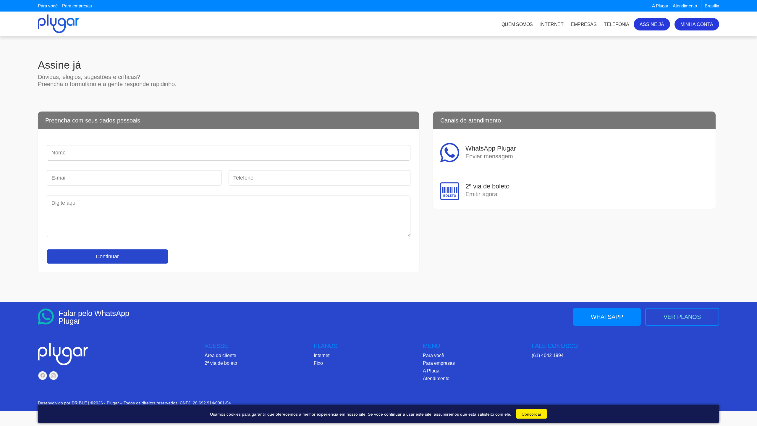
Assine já (652, 24)
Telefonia (616, 24)
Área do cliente (220, 355)
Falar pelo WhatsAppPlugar (94, 317)
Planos (325, 346)
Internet (551, 24)
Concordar (531, 414)
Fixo (318, 363)
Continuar (107, 256)
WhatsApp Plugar (490, 152)
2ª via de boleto (487, 190)
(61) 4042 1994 (548, 355)
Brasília (712, 5)
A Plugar (660, 5)
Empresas (583, 24)
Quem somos (517, 24)
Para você (48, 5)
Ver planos (682, 317)
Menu (431, 346)
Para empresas (77, 5)
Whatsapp (607, 317)
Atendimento (685, 5)
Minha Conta (696, 24)
